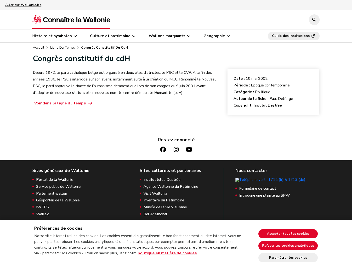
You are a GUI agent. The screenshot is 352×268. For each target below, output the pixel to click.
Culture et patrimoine (110, 36)
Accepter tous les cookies (288, 233)
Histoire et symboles (52, 36)
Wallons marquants (167, 36)
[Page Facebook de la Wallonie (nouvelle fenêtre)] (163, 150)
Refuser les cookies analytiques (288, 245)
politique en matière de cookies (167, 253)
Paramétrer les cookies (288, 257)
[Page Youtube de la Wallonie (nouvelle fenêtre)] (189, 150)
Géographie (214, 36)
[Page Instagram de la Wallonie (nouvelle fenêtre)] (176, 150)
